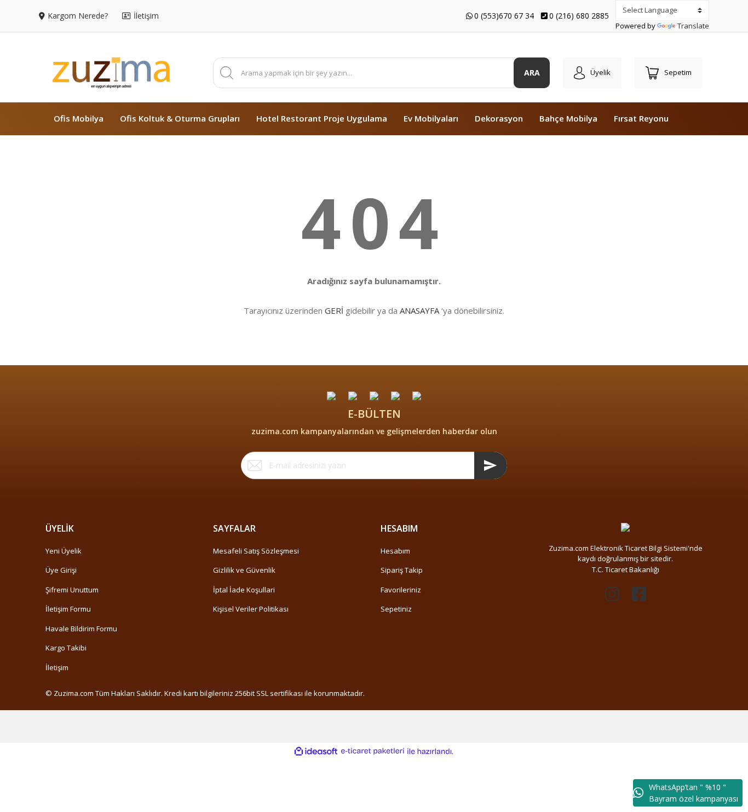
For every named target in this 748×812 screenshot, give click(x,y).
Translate (693, 26)
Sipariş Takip (402, 570)
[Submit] (490, 465)
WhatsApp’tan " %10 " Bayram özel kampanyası (693, 793)
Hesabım (395, 551)
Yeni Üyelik (63, 551)
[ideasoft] (316, 751)
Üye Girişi (61, 570)
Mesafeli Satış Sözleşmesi (256, 551)
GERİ (334, 310)
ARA (532, 72)
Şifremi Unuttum (72, 590)
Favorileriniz (401, 590)
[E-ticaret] (373, 751)
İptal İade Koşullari (244, 590)
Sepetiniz (396, 609)
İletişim (56, 667)
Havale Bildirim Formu (81, 629)
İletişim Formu (68, 609)
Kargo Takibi (66, 648)
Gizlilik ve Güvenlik (244, 570)
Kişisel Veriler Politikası (251, 609)
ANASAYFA (419, 310)
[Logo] (111, 73)
